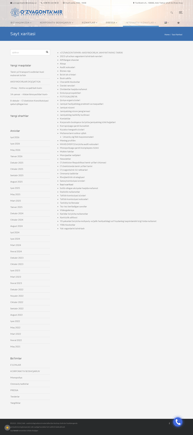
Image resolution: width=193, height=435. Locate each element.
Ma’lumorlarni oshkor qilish (73, 133)
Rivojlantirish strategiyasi (72, 177)
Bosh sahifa (65, 78)
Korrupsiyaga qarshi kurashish (74, 125)
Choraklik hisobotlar (70, 81)
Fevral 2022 (16, 340)
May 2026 (15, 150)
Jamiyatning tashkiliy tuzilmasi (74, 114)
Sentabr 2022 (16, 308)
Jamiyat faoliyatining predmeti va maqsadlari (81, 103)
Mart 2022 (15, 333)
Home (167, 34)
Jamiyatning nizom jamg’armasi (75, 111)
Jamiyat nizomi (67, 107)
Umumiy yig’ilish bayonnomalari (78, 136)
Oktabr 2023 (16, 264)
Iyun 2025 (15, 188)
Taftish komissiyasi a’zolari (73, 195)
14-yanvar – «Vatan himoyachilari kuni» (29, 94)
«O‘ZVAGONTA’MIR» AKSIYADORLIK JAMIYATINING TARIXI (91, 52)
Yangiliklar (15, 402)
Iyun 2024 (15, 238)
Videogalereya (67, 210)
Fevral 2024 (16, 251)
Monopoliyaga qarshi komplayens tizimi (79, 147)
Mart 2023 (15, 276)
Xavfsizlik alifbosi (68, 217)
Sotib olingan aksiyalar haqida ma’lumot (79, 188)
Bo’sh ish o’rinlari (68, 74)
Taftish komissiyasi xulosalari (74, 199)
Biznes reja (65, 70)
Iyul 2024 (14, 232)
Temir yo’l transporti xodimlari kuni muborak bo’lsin (27, 73)
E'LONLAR (15, 364)
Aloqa (63, 63)
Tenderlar (15, 396)
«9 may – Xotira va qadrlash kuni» (26, 88)
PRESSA (14, 390)
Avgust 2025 (16, 181)
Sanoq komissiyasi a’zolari (72, 180)
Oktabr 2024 (16, 219)
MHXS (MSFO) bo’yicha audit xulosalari (79, 144)
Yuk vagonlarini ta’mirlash (72, 228)
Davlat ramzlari (67, 85)
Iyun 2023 (15, 270)
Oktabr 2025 (16, 169)
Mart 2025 (15, 200)
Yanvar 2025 (16, 207)
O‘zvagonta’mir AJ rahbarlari (74, 169)
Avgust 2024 (16, 226)
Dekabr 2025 (16, 162)
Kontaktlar (65, 118)
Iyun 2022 (15, 321)
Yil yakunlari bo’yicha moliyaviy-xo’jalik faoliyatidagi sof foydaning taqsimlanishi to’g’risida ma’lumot (108, 221)
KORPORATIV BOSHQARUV (25, 371)
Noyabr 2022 (16, 295)
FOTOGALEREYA (68, 96)
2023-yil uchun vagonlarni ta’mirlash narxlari (81, 56)
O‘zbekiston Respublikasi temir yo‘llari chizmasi (83, 162)
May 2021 (15, 346)
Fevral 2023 (16, 283)
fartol (16, 431)
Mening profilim (68, 140)
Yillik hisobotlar (67, 224)
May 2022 (15, 327)
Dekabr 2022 (16, 289)
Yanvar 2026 (16, 156)
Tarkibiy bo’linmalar (69, 202)
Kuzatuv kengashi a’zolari (72, 129)
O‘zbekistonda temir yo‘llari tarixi (76, 166)
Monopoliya (16, 377)
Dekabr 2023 (16, 257)
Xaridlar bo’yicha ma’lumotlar (74, 213)
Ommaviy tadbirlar (69, 173)
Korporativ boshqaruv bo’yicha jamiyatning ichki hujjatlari (88, 122)
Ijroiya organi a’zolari (70, 100)
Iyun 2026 (15, 143)
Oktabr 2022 (16, 302)
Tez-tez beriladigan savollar (73, 206)
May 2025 (15, 194)
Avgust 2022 (16, 314)
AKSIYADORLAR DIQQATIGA (25, 81)
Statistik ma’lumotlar (70, 191)
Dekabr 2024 (16, 213)
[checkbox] (7, 427)
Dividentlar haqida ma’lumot (73, 89)
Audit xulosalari (67, 67)
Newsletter (65, 158)
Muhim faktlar (67, 151)
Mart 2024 (15, 245)
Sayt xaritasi (66, 184)
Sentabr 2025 (16, 175)
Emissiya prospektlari (70, 92)
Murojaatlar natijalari (70, 155)
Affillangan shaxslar (69, 59)
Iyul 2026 (14, 137)
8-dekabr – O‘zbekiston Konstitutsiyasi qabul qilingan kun (29, 102)
